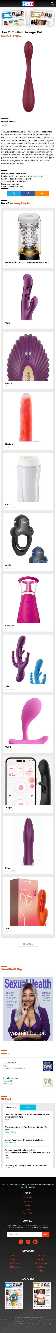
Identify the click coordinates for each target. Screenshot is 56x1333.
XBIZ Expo (41, 1267)
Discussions (11, 1107)
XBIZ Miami (41, 1259)
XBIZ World (14, 1263)
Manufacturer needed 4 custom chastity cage (25, 1140)
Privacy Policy (28, 1213)
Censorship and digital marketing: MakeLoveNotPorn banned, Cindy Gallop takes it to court (27, 1152)
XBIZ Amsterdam (41, 1263)
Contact (28, 1205)
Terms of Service (49, 1324)
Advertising (28, 1201)
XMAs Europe (9, 1062)
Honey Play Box (11, 36)
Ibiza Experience (10, 1078)
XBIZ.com (14, 1255)
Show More (28, 944)
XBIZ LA (41, 1255)
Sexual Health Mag (11, 969)
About (28, 1209)
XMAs (41, 1271)
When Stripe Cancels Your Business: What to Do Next (26, 1128)
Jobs (28, 1107)
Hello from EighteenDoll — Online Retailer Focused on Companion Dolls (27, 1115)
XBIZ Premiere (14, 1267)
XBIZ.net (6, 1099)
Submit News (28, 1197)
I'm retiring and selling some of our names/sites (26, 1165)
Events (5, 1053)
